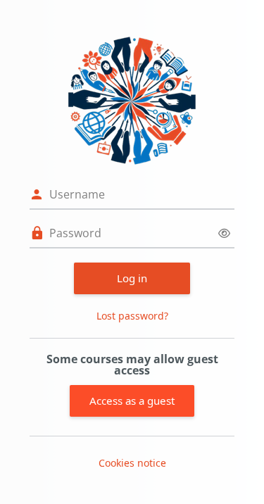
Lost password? (132, 315)
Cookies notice (132, 463)
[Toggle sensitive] (224, 233)
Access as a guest (132, 400)
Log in (132, 278)
